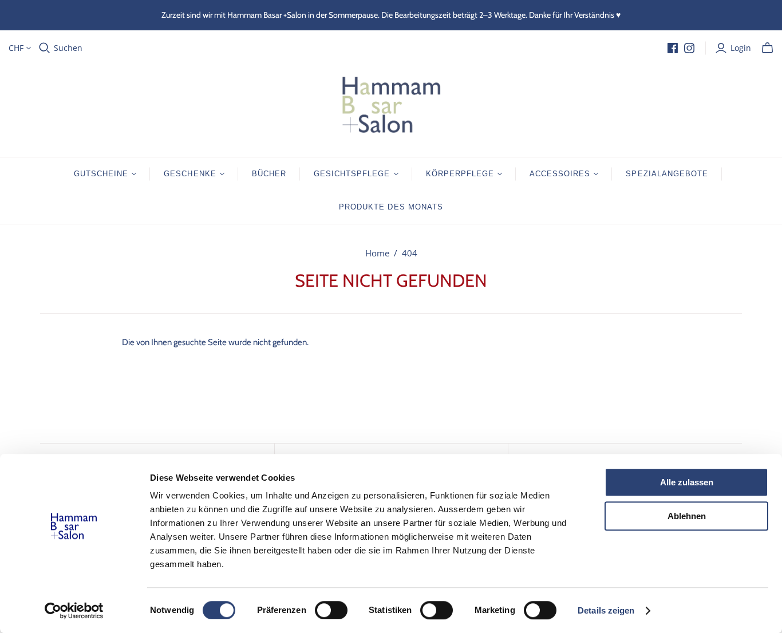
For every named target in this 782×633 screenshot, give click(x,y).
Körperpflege (460, 173)
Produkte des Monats (391, 207)
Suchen (68, 47)
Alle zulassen (686, 482)
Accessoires (560, 173)
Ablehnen (687, 516)
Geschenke (190, 173)
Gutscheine (101, 173)
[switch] (331, 610)
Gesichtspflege (352, 173)
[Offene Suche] (44, 48)
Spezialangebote (667, 173)
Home (377, 253)
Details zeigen (606, 610)
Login (740, 47)
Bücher (269, 173)
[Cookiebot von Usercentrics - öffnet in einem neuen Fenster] (74, 610)
